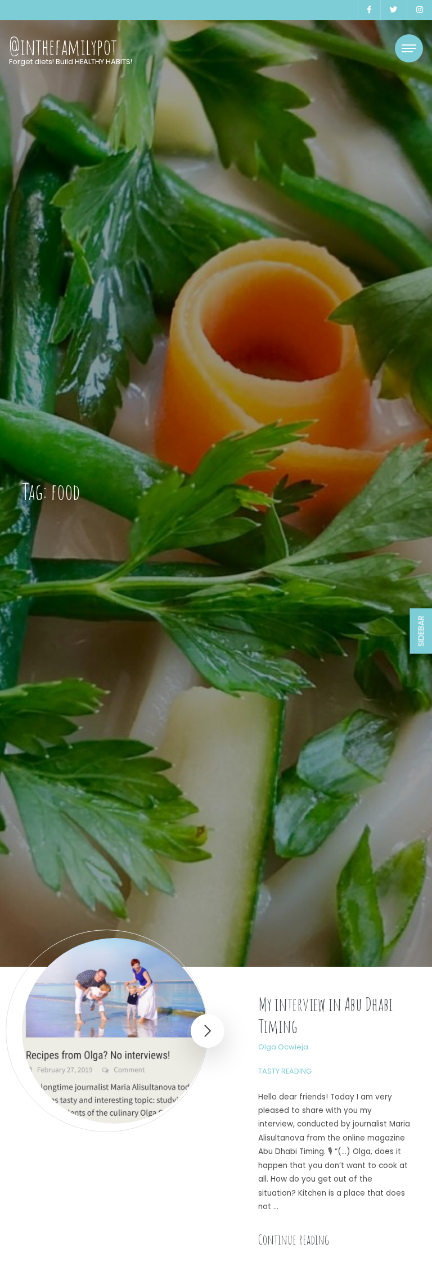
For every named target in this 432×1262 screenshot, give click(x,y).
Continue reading (293, 1239)
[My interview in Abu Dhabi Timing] (115, 1031)
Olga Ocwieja (283, 1047)
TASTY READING (285, 1071)
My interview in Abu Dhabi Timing (325, 1015)
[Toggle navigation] (409, 48)
